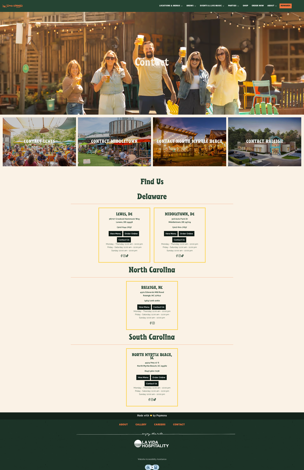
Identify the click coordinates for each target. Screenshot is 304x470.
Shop (245, 6)
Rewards (285, 6)
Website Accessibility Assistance (152, 459)
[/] (155, 434)
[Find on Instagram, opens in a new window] (124, 256)
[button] (171, 6)
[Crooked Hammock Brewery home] (12, 6)
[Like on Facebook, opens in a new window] (121, 256)
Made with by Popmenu (84, 415)
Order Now (258, 6)
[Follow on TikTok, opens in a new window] (127, 256)
